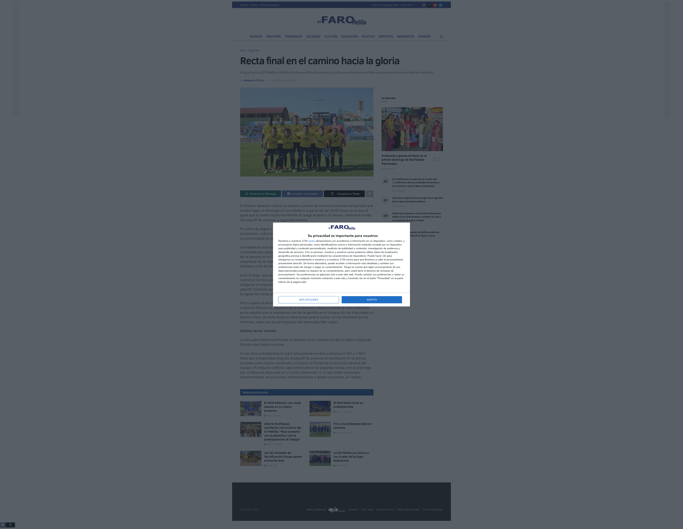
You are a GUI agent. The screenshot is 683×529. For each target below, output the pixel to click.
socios (311, 241)
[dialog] (341, 265)
